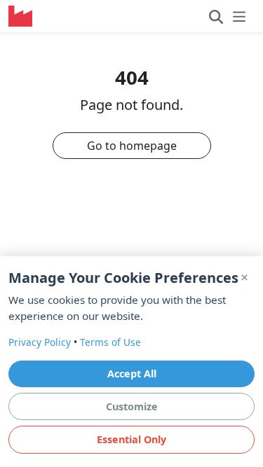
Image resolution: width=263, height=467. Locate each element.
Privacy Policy (39, 342)
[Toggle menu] (228, 16)
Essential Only (131, 439)
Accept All (131, 373)
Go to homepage (132, 145)
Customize (132, 406)
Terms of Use (110, 342)
